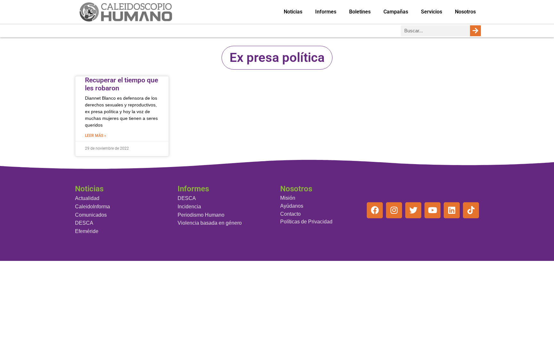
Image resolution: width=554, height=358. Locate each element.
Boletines (360, 12)
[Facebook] (375, 210)
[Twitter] (413, 210)
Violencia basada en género (210, 223)
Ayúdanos (291, 206)
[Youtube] (432, 210)
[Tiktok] (471, 210)
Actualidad (87, 198)
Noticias (293, 12)
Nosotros (465, 12)
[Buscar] (475, 30)
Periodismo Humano (201, 215)
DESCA (84, 223)
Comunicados (91, 215)
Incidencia (189, 206)
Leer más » (95, 135)
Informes (325, 12)
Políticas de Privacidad (306, 221)
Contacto (290, 214)
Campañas (395, 12)
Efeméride (86, 231)
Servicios (431, 12)
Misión (287, 198)
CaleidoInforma (92, 206)
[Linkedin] (452, 210)
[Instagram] (394, 210)
